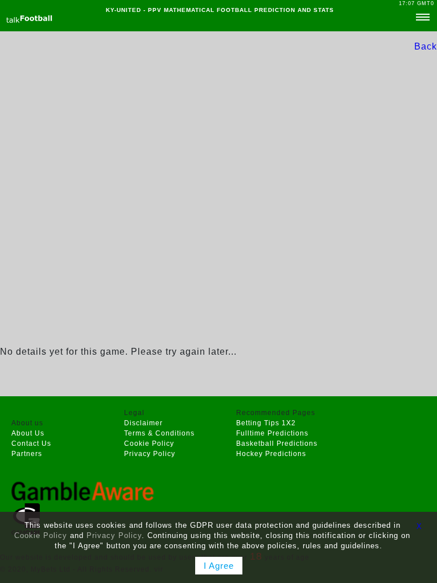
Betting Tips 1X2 (266, 423)
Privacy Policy (149, 454)
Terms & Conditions (159, 433)
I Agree (219, 565)
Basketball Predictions (277, 443)
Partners (26, 454)
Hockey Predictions (271, 454)
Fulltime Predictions (272, 433)
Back (425, 46)
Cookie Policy (149, 443)
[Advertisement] (218, 234)
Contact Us (31, 443)
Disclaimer (143, 423)
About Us (27, 433)
